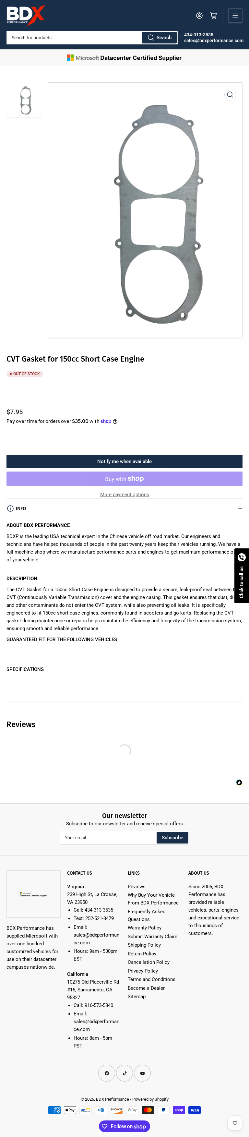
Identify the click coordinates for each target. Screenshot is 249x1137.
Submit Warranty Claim (152, 937)
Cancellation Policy (149, 962)
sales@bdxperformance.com (213, 40)
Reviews (137, 887)
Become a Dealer (146, 988)
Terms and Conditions (151, 979)
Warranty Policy (144, 928)
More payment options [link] (124, 494)
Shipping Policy (144, 945)
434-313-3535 (198, 34)
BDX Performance (112, 1099)
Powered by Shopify (150, 1099)
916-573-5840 (99, 1005)
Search (164, 38)
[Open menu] (235, 15)
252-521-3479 (99, 918)
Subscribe (172, 838)
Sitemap (137, 996)
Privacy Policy (143, 971)
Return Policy (142, 954)
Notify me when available (124, 461)
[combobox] (92, 37)
